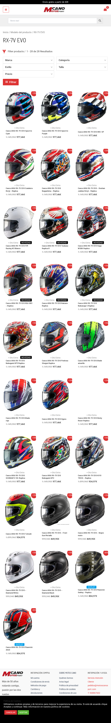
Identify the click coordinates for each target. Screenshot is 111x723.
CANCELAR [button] (10, 712)
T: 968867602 (94, 693)
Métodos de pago (38, 685)
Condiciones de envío (40, 682)
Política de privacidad (68, 685)
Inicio (5, 32)
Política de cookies (67, 689)
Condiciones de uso (67, 693)
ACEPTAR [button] (23, 712)
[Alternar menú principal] (6, 10)
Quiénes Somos (66, 678)
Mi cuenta (35, 678)
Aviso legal (64, 682)
